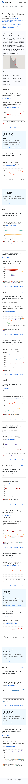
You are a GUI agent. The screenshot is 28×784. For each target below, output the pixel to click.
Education (10, 26)
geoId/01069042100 (14, 18)
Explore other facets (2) (7, 98)
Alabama (15, 20)
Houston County (9, 20)
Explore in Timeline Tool (19, 127)
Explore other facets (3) (7, 515)
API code (11, 127)
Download (6, 127)
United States (21, 20)
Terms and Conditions (10, 782)
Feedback (21, 2)
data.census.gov (9, 107)
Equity (3, 26)
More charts (23, 89)
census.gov (8, 147)
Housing (4, 27)
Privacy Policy (19, 782)
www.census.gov (6, 84)
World (10, 21)
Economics (12, 24)
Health (19, 24)
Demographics (17, 26)
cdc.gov (7, 225)
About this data (16, 107)
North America (5, 21)
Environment (11, 27)
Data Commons (8, 2)
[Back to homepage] (3, 2)
